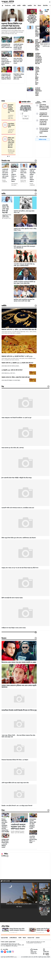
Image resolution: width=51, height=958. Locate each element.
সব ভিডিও (4, 856)
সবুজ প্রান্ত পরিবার (4, 937)
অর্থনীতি (24, 5)
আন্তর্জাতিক (30, 5)
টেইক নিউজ (45, 5)
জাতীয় (13, 5)
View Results (25, 118)
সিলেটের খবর (7, 5)
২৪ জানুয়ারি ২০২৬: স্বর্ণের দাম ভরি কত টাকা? (12, 370)
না (22, 114)
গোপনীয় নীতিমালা (13, 937)
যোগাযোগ (38, 937)
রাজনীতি (19, 5)
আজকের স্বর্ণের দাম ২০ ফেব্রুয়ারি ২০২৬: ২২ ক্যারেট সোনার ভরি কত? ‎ (18, 363)
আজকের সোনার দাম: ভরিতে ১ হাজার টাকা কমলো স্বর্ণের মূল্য (16, 377)
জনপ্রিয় (44, 101)
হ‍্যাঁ (22, 113)
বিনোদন (39, 5)
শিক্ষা (35, 5)
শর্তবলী (19, 937)
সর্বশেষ (38, 101)
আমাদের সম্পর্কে (31, 937)
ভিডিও (6, 854)
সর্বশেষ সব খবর (42, 139)
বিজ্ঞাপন (24, 937)
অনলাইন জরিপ (26, 102)
